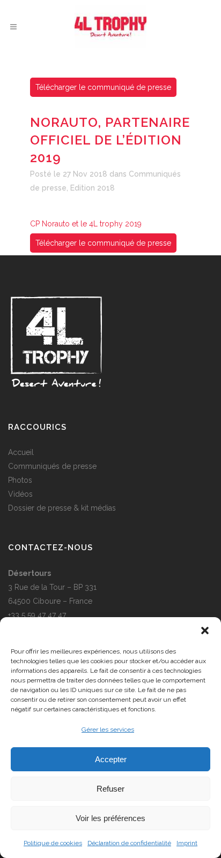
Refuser (110, 788)
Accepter (111, 759)
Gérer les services (108, 729)
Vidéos (20, 494)
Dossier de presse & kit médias (62, 508)
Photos (20, 480)
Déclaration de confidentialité (129, 843)
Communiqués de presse (52, 466)
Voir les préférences (110, 818)
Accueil (21, 452)
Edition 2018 (92, 188)
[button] (205, 630)
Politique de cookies (53, 843)
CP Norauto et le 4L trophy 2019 (86, 223)
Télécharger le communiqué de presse (103, 87)
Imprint (186, 843)
